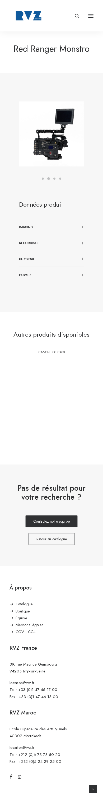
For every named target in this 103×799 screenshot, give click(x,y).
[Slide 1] (43, 178)
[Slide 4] (60, 178)
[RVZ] (29, 15)
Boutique (23, 611)
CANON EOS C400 (52, 352)
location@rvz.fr (22, 683)
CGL (31, 632)
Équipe (21, 618)
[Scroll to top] (93, 788)
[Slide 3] (54, 178)
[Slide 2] (49, 178)
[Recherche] (74, 15)
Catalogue (24, 604)
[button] (91, 15)
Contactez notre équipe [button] (51, 521)
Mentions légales (30, 625)
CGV (20, 632)
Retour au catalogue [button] (51, 539)
